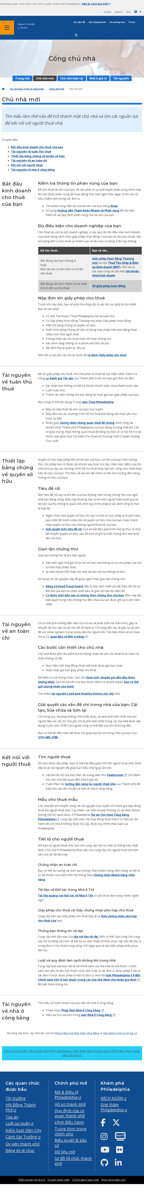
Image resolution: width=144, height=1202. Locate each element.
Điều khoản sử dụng (32, 1179)
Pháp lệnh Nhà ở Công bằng (80, 1010)
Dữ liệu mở (65, 1151)
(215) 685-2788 (48, 737)
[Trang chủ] (3, 88)
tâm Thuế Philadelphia (98, 402)
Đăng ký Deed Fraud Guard (64, 586)
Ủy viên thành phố (23, 1144)
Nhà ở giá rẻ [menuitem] (98, 78)
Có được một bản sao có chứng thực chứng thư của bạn (85, 595)
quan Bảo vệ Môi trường (67, 637)
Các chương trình (97, 22)
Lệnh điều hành (69, 1122)
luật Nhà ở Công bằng (96, 1015)
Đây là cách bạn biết (95, 3)
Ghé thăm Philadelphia (112, 1107)
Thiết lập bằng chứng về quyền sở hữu (38, 156)
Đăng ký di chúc (20, 1150)
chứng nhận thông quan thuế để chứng (87, 423)
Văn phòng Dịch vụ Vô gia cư (120, 1033)
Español (119, 12)
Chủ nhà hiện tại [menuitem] (71, 78)
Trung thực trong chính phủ (71, 1131)
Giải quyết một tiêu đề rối (64, 529)
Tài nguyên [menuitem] (121, 78)
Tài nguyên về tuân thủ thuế (31, 151)
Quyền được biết (59, 1179)
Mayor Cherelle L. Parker (26, 26)
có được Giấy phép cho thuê (106, 355)
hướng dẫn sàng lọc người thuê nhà (90, 784)
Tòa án (12, 1117)
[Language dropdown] (138, 12)
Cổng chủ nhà (56, 88)
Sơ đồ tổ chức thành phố (73, 1161)
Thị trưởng (16, 1098)
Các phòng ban (117, 22)
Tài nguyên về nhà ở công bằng (33, 170)
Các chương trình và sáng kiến (26, 88)
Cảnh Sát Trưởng (21, 1137)
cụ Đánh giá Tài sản (59, 378)
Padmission (115, 775)
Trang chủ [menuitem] (22, 78)
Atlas (114, 206)
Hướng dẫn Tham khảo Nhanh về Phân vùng (88, 210)
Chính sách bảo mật (85, 1179)
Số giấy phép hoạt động (108, 286)
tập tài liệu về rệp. (86, 937)
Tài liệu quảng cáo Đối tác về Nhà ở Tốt (65, 895)
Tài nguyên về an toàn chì (29, 160)
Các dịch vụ (79, 22)
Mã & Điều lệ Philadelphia (66, 1094)
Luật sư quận (18, 1123)
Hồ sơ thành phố (70, 1104)
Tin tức (131, 22)
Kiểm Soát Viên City (23, 1130)
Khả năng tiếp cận (113, 1179)
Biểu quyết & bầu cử (71, 1142)
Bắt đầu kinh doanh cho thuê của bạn (37, 147)
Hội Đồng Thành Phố (21, 1107)
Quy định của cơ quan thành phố (70, 1113)
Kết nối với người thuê (27, 165)
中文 (128, 12)
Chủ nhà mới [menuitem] (45, 78)
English (107, 12)
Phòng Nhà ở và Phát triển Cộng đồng (76, 1033)
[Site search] (76, 35)
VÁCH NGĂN (112, 1098)
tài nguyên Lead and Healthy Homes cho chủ (82, 694)
